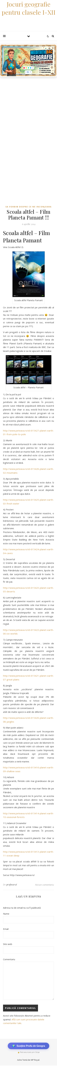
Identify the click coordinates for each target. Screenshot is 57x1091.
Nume (6, 913)
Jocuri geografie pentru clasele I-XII (28, 8)
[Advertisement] (28, 108)
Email (6, 928)
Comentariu (9, 959)
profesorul (11, 884)
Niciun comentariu (44, 884)
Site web (7, 944)
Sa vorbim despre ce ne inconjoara (28, 206)
